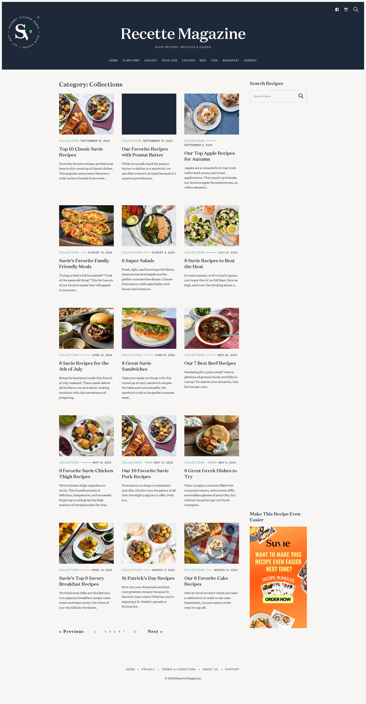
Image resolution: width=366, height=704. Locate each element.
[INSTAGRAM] (346, 9)
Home (113, 60)
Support (232, 669)
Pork (149, 462)
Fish (214, 60)
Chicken (188, 60)
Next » (155, 631)
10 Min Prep (131, 60)
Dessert (250, 60)
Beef (203, 60)
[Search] (355, 9)
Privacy (148, 669)
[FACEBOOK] (337, 9)
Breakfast (231, 60)
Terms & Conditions (179, 669)
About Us (211, 669)
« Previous (71, 631)
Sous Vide (169, 60)
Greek (212, 462)
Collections (69, 140)
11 (135, 631)
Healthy (150, 60)
